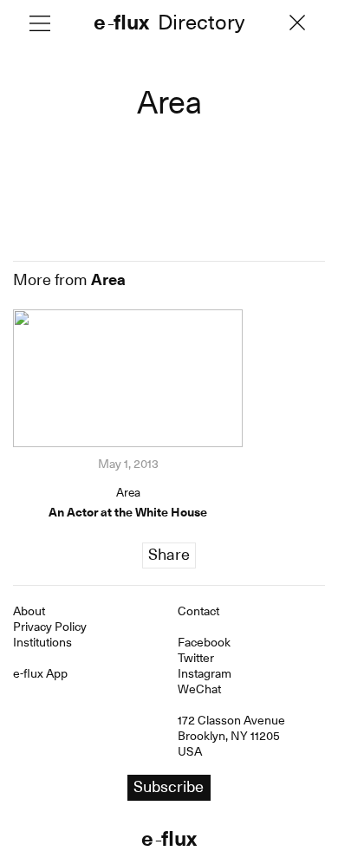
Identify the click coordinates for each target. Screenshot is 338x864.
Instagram (204, 673)
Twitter (196, 658)
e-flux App (40, 673)
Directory (201, 24)
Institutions (42, 642)
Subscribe (168, 786)
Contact (198, 611)
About (29, 611)
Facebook (204, 642)
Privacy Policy (50, 626)
